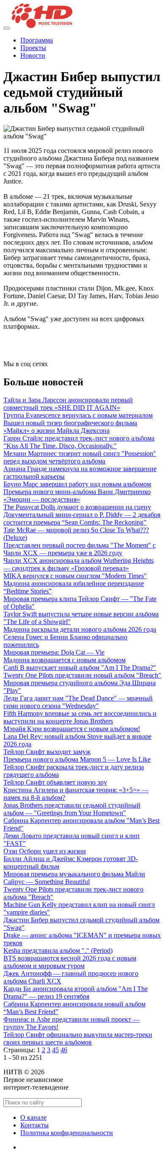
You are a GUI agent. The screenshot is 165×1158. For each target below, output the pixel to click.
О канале (33, 1117)
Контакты (34, 1125)
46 (63, 1049)
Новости (32, 55)
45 (55, 1049)
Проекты (33, 47)
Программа (36, 40)
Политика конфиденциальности (66, 1132)
